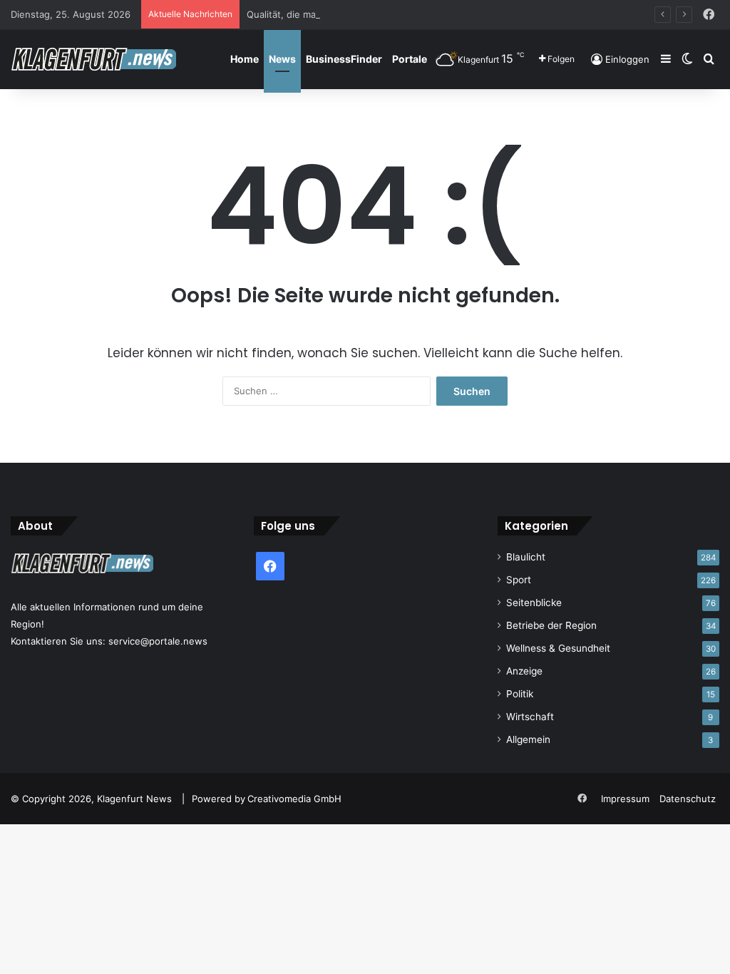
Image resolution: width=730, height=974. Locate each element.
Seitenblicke (534, 602)
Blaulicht (525, 557)
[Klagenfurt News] (93, 59)
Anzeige (524, 671)
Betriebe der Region (551, 625)
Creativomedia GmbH (294, 798)
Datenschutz (687, 798)
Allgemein (528, 739)
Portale (409, 59)
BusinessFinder (344, 59)
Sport (518, 579)
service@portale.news (157, 641)
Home (244, 59)
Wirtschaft (530, 716)
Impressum (625, 798)
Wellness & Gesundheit (558, 648)
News (282, 59)
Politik (519, 693)
